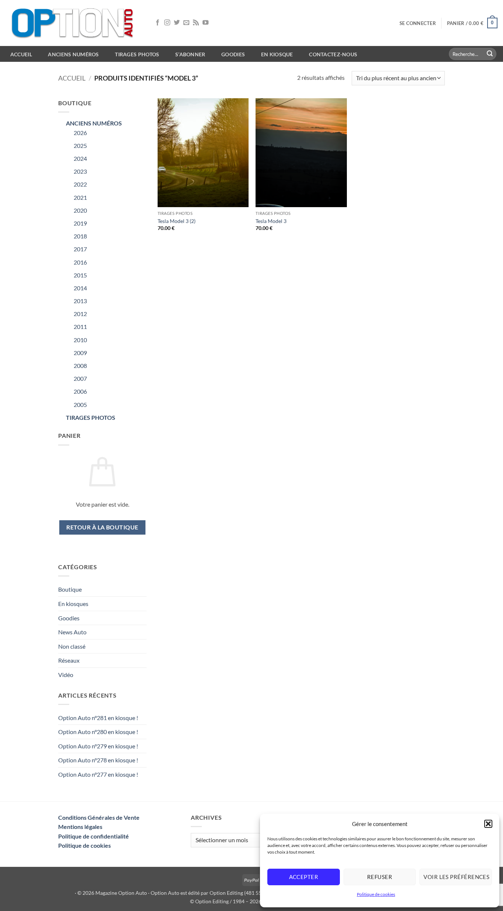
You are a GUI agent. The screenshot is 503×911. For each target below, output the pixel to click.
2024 (80, 158)
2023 (80, 171)
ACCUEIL (21, 54)
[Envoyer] (489, 54)
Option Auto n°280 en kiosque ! (98, 731)
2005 (80, 404)
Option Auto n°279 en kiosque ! (98, 745)
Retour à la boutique (102, 527)
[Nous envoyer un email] (186, 23)
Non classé (71, 646)
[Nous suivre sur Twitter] (177, 23)
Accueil (71, 78)
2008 (80, 365)
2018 (80, 236)
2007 (80, 378)
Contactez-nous (333, 54)
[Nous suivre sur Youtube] (205, 23)
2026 (80, 132)
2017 (80, 248)
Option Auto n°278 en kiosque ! (98, 759)
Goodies (233, 54)
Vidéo (65, 674)
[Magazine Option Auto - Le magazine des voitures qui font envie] (74, 23)
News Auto (72, 631)
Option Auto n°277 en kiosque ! (98, 774)
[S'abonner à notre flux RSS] (196, 23)
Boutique (70, 589)
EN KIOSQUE (277, 54)
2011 (80, 326)
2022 (80, 184)
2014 (80, 287)
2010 (80, 339)
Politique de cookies (376, 894)
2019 (80, 223)
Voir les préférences (456, 876)
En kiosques (73, 603)
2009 (80, 352)
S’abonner (190, 54)
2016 (80, 262)
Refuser (379, 876)
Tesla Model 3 (271, 221)
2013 (80, 300)
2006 (80, 391)
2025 (80, 145)
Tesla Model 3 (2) (177, 221)
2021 (80, 197)
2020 (80, 210)
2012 (80, 313)
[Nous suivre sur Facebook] (158, 23)
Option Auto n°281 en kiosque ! (98, 717)
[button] (488, 823)
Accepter (304, 876)
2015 (80, 275)
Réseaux (69, 660)
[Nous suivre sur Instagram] (167, 23)
